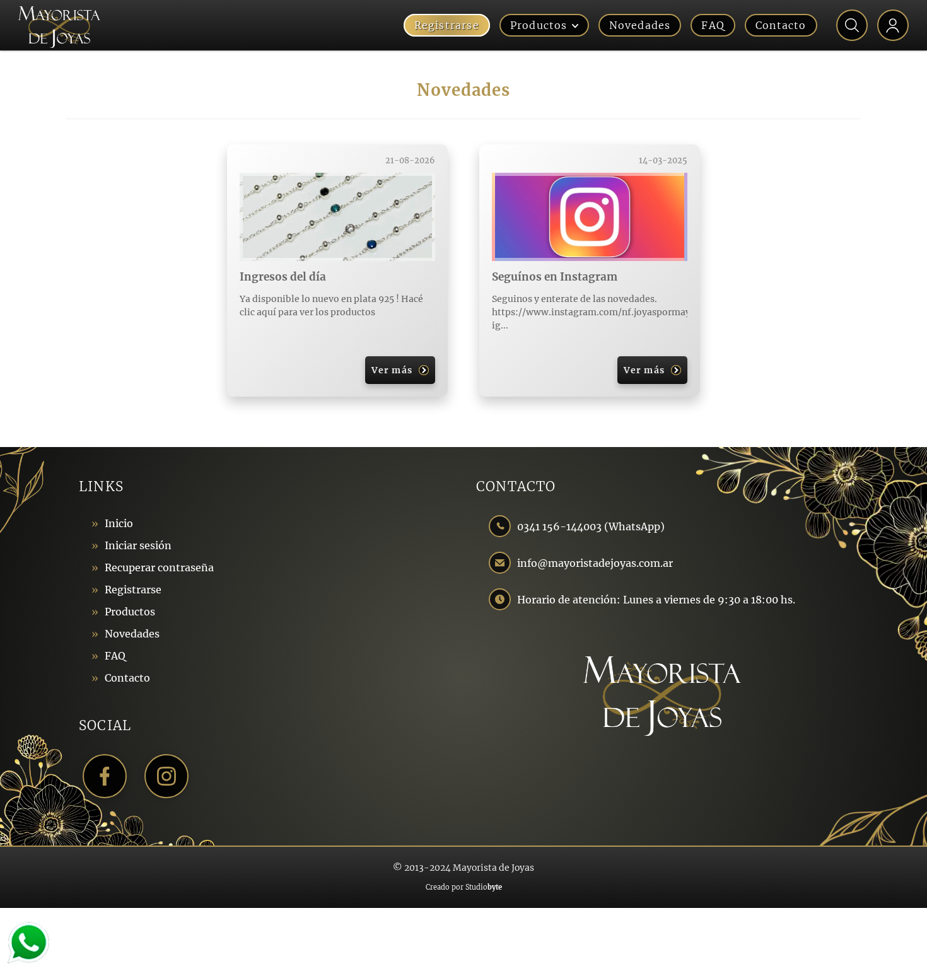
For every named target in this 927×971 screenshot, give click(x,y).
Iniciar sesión (138, 545)
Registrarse (446, 25)
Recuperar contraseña (159, 567)
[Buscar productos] (852, 25)
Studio (483, 887)
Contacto (781, 25)
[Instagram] (166, 776)
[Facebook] (105, 776)
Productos (539, 25)
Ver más (391, 370)
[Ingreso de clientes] (893, 25)
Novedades (640, 25)
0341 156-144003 (560, 526)
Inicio (119, 523)
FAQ (713, 25)
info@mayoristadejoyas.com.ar (595, 563)
